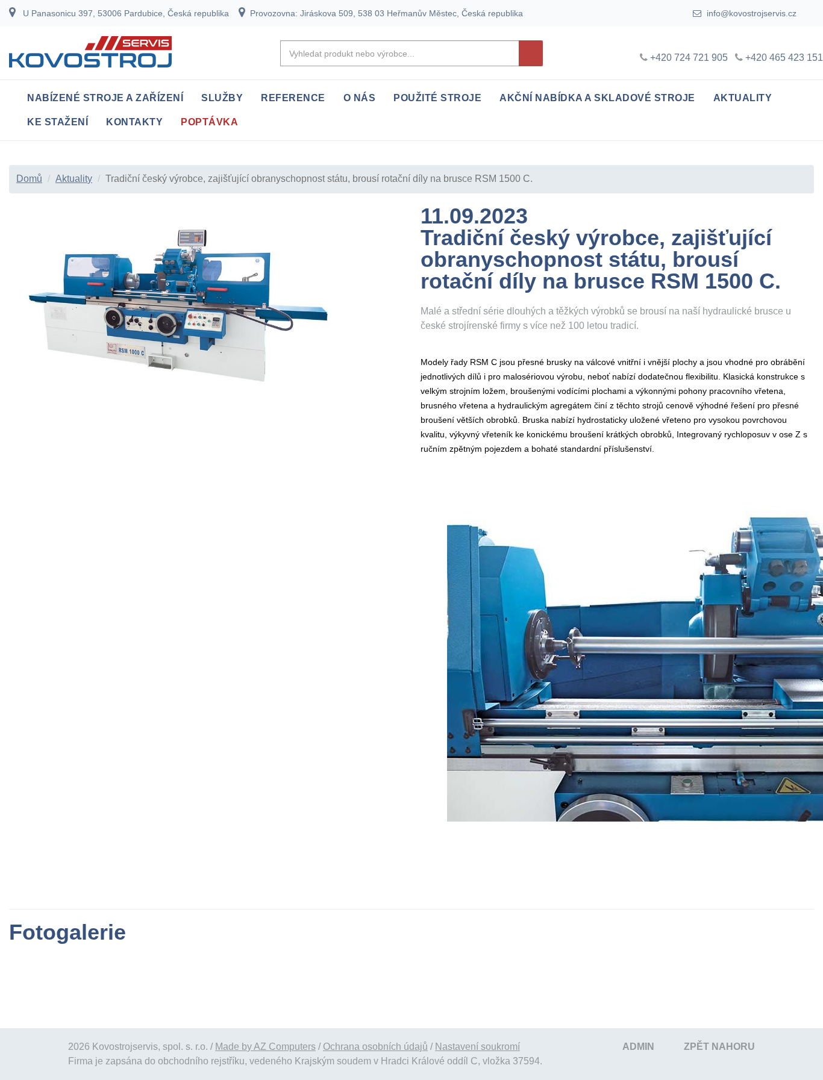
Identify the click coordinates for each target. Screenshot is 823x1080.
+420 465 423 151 (784, 57)
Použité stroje (437, 98)
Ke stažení (57, 122)
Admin (638, 1046)
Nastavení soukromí (477, 1046)
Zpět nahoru (719, 1046)
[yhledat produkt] (531, 53)
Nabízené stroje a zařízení (105, 98)
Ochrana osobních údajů (375, 1046)
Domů (29, 178)
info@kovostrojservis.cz (750, 13)
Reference (293, 98)
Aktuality (742, 98)
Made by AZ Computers (265, 1046)
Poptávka (209, 122)
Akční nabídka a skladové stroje (597, 98)
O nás (359, 98)
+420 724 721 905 (689, 57)
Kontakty (134, 122)
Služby (222, 98)
